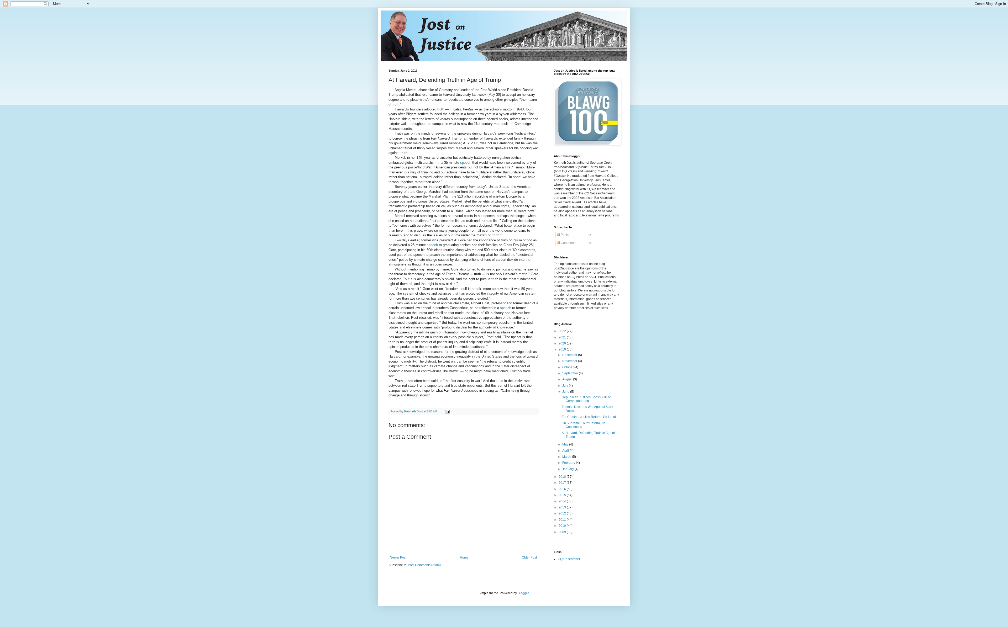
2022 (563, 331)
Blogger (523, 593)
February (569, 463)
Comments (568, 243)
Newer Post (398, 557)
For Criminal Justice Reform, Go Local (589, 417)
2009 (563, 532)
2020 (563, 343)
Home (464, 557)
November (570, 361)
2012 (563, 513)
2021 (563, 337)
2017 (563, 483)
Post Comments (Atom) (424, 565)
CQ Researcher (569, 559)
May (565, 444)
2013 (563, 507)
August (567, 379)
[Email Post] (447, 411)
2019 (563, 349)
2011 (563, 520)
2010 (563, 526)
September (570, 373)
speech (465, 162)
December (570, 355)
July (565, 385)
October (568, 367)
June (566, 392)
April (566, 451)
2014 (563, 501)
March (567, 457)
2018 (563, 477)
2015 (563, 495)
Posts (564, 235)
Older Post (529, 557)
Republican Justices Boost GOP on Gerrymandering (587, 399)
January (568, 469)
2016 (563, 489)
